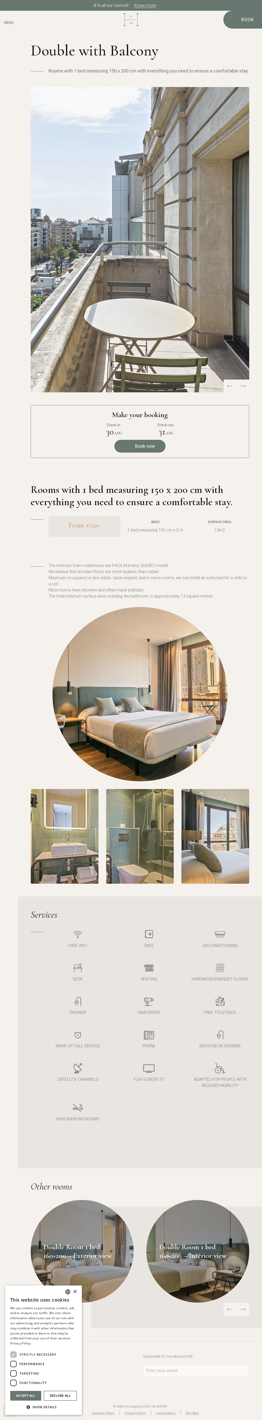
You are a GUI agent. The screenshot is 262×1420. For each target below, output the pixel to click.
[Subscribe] (242, 1370)
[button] (43, 1407)
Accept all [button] (25, 1395)
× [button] (75, 1292)
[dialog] (43, 1350)
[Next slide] (242, 1309)
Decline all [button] (60, 1395)
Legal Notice (165, 1413)
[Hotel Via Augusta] (131, 19)
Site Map (192, 1413)
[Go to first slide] (242, 386)
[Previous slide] (230, 386)
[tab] (210, 386)
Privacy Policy (135, 1413)
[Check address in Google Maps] (9, 37)
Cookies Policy (103, 1413)
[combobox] (67, 1291)
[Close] (256, 5)
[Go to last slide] (230, 1309)
